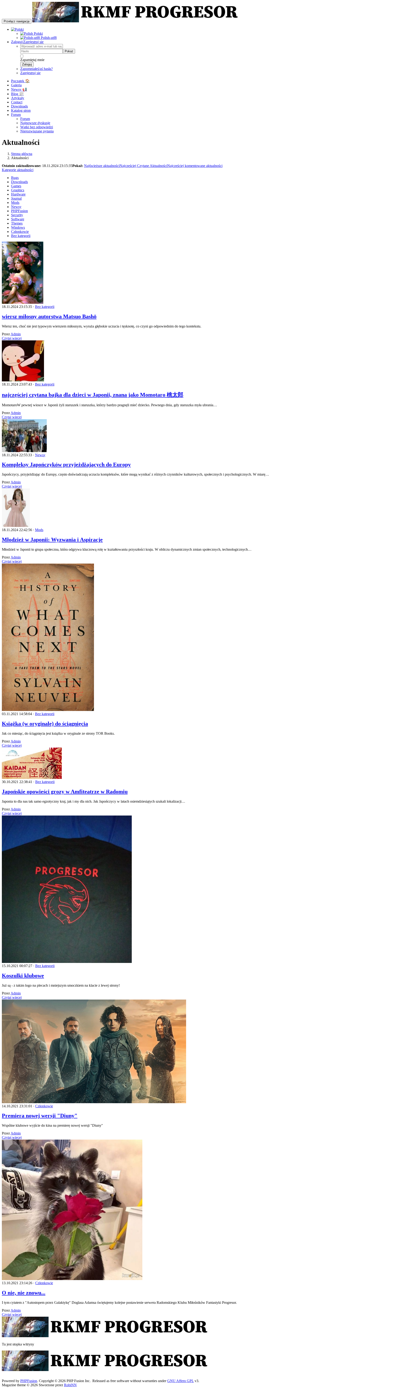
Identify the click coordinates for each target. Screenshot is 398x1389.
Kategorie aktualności (17, 170)
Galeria (16, 85)
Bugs (15, 178)
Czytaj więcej (12, 338)
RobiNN (70, 1385)
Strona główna (21, 154)
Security (17, 215)
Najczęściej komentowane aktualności (194, 166)
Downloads (19, 106)
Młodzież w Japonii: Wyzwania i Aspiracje (52, 540)
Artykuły (17, 98)
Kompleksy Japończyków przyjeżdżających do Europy (66, 465)
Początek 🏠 (20, 81)
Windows (18, 227)
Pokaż (69, 51)
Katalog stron (21, 110)
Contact (16, 102)
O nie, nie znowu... (23, 1293)
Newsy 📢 (19, 89)
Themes (17, 223)
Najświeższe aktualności (102, 166)
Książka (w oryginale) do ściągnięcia (45, 724)
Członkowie (20, 232)
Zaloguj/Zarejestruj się (27, 42)
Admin (16, 334)
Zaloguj (27, 64)
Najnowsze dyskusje (35, 123)
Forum (16, 115)
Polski (38, 33)
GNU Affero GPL (180, 1381)
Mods (15, 203)
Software (17, 219)
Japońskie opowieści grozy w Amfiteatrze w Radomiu (65, 792)
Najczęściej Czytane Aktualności (143, 166)
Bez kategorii (20, 236)
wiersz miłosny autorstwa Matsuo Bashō (49, 316)
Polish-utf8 (48, 38)
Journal (16, 198)
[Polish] (17, 29)
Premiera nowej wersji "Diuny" (39, 1116)
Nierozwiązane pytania (37, 131)
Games (16, 186)
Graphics (17, 190)
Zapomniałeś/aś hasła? (36, 69)
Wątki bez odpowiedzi (36, 127)
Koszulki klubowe (23, 976)
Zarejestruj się (30, 73)
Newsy (16, 207)
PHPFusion (19, 211)
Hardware (18, 194)
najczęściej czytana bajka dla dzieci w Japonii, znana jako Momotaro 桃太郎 (92, 395)
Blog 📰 (17, 94)
